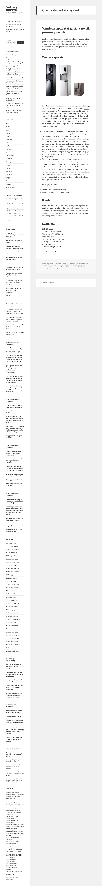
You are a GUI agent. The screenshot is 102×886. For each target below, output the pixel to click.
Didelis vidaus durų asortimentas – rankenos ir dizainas (14, 93)
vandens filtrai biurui (10, 857)
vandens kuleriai (47, 269)
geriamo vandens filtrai (11, 801)
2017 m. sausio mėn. (12, 626)
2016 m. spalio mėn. (12, 632)
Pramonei (9, 168)
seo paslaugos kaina (14, 831)
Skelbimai (9, 174)
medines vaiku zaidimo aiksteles (13, 810)
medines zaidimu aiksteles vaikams (13, 812)
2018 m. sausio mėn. (12, 600)
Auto (7, 124)
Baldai (8, 127)
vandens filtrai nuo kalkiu (11, 863)
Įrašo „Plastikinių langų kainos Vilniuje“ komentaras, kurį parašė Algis (14, 350)
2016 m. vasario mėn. (12, 651)
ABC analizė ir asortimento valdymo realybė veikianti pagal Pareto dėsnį (15, 722)
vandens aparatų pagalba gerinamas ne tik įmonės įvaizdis (63, 208)
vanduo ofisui (67, 269)
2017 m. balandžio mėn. (13, 619)
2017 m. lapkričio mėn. (13, 603)
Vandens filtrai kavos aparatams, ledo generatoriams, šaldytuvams (14, 695)
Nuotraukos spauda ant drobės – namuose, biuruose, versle (13, 453)
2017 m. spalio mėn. (12, 607)
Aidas (7, 753)
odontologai (10, 818)
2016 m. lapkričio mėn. (13, 629)
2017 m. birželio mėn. (12, 613)
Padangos (9, 159)
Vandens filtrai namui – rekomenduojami (57, 192)
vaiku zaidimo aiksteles (11, 843)
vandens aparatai (53, 267)
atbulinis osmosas (20, 794)
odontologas (10, 822)
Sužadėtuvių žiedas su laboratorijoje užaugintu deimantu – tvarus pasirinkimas (14, 311)
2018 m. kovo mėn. (11, 597)
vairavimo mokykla (14, 849)
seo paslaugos (12, 828)
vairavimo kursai (11, 847)
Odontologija (10, 155)
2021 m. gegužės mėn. (12, 575)
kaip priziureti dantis (12, 803)
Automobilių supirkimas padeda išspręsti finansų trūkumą (14, 275)
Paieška (8, 40)
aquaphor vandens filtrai (11, 794)
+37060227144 (50, 244)
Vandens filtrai (10, 187)
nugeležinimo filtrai (10, 814)
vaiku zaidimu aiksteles (11, 845)
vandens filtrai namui (10, 861)
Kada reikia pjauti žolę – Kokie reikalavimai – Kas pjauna (14, 666)
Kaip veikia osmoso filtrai (14, 526)
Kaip (7, 779)
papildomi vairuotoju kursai (12, 826)
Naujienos (9, 149)
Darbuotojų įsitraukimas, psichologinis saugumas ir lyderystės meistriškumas (14, 468)
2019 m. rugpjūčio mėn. (13, 584)
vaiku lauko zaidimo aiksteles (12, 841)
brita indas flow (65, 265)
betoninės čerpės (9, 796)
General (8, 136)
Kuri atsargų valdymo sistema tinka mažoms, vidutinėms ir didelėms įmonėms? (14, 76)
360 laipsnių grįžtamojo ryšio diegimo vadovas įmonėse (14, 520)
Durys (8, 133)
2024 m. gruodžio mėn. (13, 556)
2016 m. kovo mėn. (11, 648)
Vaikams (8, 184)
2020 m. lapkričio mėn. (13, 581)
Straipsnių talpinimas (11, 8)
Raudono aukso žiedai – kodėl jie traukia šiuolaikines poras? (15, 327)
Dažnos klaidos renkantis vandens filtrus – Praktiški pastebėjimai (14, 674)
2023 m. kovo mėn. (11, 565)
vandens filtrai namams (11, 859)
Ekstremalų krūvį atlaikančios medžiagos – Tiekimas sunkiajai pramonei (14, 319)
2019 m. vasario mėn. (12, 594)
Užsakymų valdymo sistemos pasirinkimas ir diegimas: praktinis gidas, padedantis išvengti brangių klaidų (14, 510)
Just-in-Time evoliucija (13, 716)
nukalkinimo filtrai (12, 816)
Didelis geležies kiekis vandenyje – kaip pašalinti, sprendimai (14, 687)
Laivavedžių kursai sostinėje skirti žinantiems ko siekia (15, 774)
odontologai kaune (12, 820)
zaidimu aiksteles (9, 879)
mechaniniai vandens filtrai (12, 808)
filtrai (12, 798)
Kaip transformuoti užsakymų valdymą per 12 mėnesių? (13, 290)
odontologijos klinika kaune (15, 824)
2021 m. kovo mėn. (11, 578)
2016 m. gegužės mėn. (12, 641)
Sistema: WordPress (48, 283)
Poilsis (8, 165)
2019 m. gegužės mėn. (12, 587)
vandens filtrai (14, 854)
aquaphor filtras (16, 792)
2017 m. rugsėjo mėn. (12, 610)
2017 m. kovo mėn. (11, 622)
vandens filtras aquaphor (11, 865)
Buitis (7, 130)
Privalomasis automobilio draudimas (13, 25)
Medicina (9, 146)
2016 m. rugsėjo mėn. (12, 635)
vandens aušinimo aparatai (67, 267)
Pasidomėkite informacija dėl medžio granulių (14, 767)
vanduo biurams (57, 269)
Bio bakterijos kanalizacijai (14, 21)
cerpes (8, 799)
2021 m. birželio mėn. (12, 572)
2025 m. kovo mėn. (11, 553)
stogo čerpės (16, 837)
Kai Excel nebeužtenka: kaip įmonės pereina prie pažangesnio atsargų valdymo (14, 64)
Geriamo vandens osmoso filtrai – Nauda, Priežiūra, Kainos (15, 105)
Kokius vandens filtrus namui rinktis (15, 30)
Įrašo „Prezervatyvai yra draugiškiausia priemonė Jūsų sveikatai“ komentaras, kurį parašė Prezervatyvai (14, 369)
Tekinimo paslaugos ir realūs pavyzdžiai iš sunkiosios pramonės (15, 282)
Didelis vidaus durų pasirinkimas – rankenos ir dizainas (14, 739)
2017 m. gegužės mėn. (12, 616)
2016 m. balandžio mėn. (13, 645)
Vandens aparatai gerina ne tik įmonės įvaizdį (66, 30)
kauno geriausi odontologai (15, 805)
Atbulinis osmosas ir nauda (14, 296)
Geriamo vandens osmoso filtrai (53, 190)
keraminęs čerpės (9, 806)
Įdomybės (9, 140)
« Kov (9, 221)
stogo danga (10, 837)
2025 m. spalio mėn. (12, 546)
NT (7, 152)
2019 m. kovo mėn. (11, 591)
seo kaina (21, 826)
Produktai (9, 171)
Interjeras (9, 143)
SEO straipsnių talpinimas (52, 252)
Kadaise (8, 765)
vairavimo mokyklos (14, 852)
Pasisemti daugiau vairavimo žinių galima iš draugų (15, 754)
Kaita (7, 760)
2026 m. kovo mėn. (11, 543)
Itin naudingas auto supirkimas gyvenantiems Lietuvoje (14, 461)
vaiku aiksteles (9, 839)
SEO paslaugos (12, 229)
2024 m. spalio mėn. (12, 559)
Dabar (8, 772)
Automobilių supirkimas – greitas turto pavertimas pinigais (14, 57)
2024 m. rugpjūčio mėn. (13, 562)
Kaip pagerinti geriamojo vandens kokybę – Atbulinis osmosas (15, 235)
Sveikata (8, 181)
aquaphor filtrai (9, 792)
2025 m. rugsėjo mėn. (12, 549)
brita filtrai (16, 796)
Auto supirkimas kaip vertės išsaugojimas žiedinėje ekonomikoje (14, 501)
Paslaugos (9, 162)
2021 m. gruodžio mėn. (13, 568)
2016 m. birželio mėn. (12, 638)
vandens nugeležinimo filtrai (12, 877)
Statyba (8, 178)
